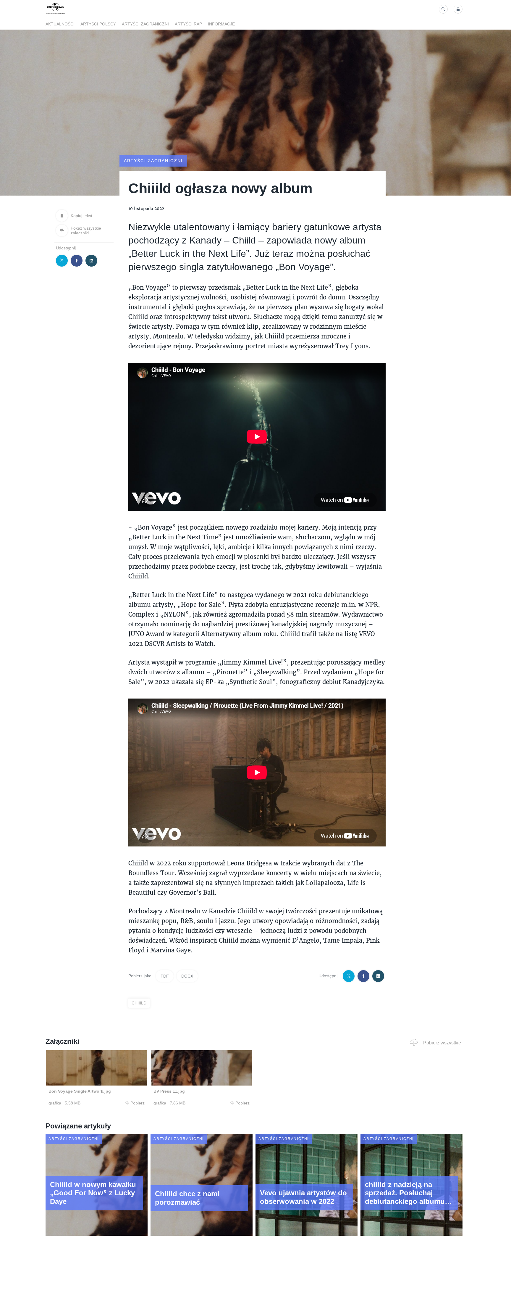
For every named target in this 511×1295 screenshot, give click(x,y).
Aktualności (60, 24)
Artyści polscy (98, 24)
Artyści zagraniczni (145, 24)
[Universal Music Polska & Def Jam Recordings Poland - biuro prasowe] (55, 14)
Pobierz (137, 1103)
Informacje (221, 24)
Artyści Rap (188, 24)
